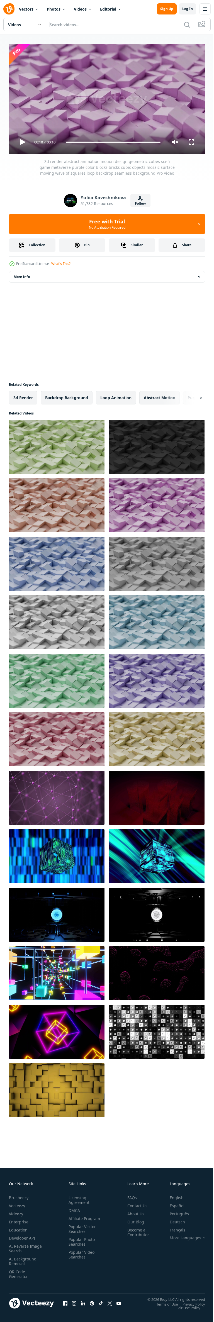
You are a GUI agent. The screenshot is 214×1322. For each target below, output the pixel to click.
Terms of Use (163, 1301)
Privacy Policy (189, 1301)
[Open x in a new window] (110, 1301)
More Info (22, 274)
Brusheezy (18, 1195)
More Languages (181, 1235)
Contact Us (135, 1203)
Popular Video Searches (80, 1257)
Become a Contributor (136, 1230)
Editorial (108, 9)
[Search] (187, 24)
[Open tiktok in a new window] (101, 1301)
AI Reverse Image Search (22, 1246)
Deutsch (173, 1219)
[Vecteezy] (8, 8)
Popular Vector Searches (81, 1231)
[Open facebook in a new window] (65, 1301)
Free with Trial (107, 224)
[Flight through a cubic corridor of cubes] (56, 971)
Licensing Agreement (77, 1197)
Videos (80, 9)
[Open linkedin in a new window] (83, 1301)
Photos (53, 9)
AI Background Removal (23, 1259)
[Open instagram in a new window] (74, 1301)
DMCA (73, 1208)
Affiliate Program (75, 1218)
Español (173, 1203)
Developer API (22, 1235)
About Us (133, 1211)
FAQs (130, 1195)
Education (18, 1227)
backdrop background (66, 395)
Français (173, 1227)
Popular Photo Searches (80, 1244)
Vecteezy (17, 1203)
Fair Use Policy (184, 1305)
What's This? (60, 263)
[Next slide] (192, 395)
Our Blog (133, 1219)
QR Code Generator (18, 1272)
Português (175, 1211)
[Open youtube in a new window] (118, 1301)
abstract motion (159, 395)
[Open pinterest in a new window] (92, 1301)
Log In (187, 8)
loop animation (116, 395)
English (172, 1195)
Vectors (26, 9)
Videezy (16, 1211)
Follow (140, 203)
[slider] (113, 142)
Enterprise (18, 1219)
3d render (23, 395)
